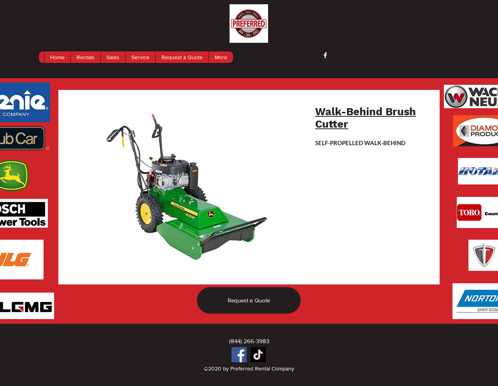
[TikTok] (258, 354)
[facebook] (325, 55)
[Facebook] (239, 354)
